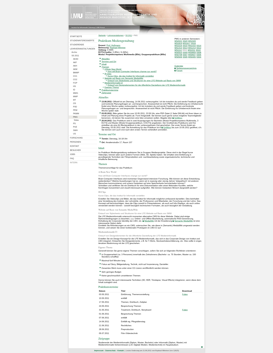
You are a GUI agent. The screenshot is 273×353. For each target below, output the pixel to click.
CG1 (75, 76)
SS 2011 (75, 55)
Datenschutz (110, 351)
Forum (179, 70)
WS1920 (192, 41)
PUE (75, 127)
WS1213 (192, 48)
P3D (75, 107)
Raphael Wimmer (118, 47)
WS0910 (178, 52)
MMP (75, 96)
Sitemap (92, 27)
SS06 (198, 55)
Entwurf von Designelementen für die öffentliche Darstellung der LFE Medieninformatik (146, 85)
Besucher (75, 150)
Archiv (74, 52)
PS (74, 123)
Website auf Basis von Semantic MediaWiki (124, 78)
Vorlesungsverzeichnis (186, 68)
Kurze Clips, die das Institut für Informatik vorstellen (131, 76)
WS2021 (178, 41)
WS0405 (192, 57)
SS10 (198, 50)
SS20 (185, 41)
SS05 (185, 57)
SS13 (185, 48)
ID (74, 89)
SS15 (185, 45)
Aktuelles (106, 59)
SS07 (185, 55)
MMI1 (75, 93)
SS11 (184, 50)
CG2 (75, 79)
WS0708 (178, 55)
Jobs (72, 154)
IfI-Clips (108, 74)
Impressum (99, 351)
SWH (75, 130)
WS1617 (186, 43)
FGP (75, 83)
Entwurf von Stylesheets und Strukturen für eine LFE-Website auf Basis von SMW (144, 80)
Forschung (76, 138)
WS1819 (178, 43)
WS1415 (192, 45)
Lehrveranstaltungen (82, 49)
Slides (76, 120)
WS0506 (178, 57)
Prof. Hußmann (113, 45)
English (200, 27)
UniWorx (178, 118)
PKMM (76, 113)
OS (74, 103)
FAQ (72, 158)
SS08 (198, 52)
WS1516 (178, 45)
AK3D (75, 59)
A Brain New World (113, 69)
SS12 (198, 48)
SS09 (185, 52)
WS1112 (178, 50)
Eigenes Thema (112, 87)
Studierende (77, 44)
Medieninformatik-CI (114, 83)
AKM (75, 69)
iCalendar (178, 66)
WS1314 (178, 48)
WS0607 (192, 55)
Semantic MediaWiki (184, 221)
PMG (75, 117)
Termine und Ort (109, 61)
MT (74, 100)
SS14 (198, 45)
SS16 (193, 43)
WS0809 (192, 52)
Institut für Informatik (80, 27)
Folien (185, 294)
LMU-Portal (100, 27)
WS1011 (191, 50)
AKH (75, 66)
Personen (75, 142)
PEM (75, 110)
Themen (105, 67)
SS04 (198, 57)
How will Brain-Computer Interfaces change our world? (132, 71)
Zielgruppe (106, 93)
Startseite (76, 36)
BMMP (76, 72)
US (74, 134)
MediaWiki (149, 221)
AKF (75, 62)
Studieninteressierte (82, 40)
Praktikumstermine (110, 90)
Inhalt (104, 64)
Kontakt (74, 146)
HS (74, 86)
